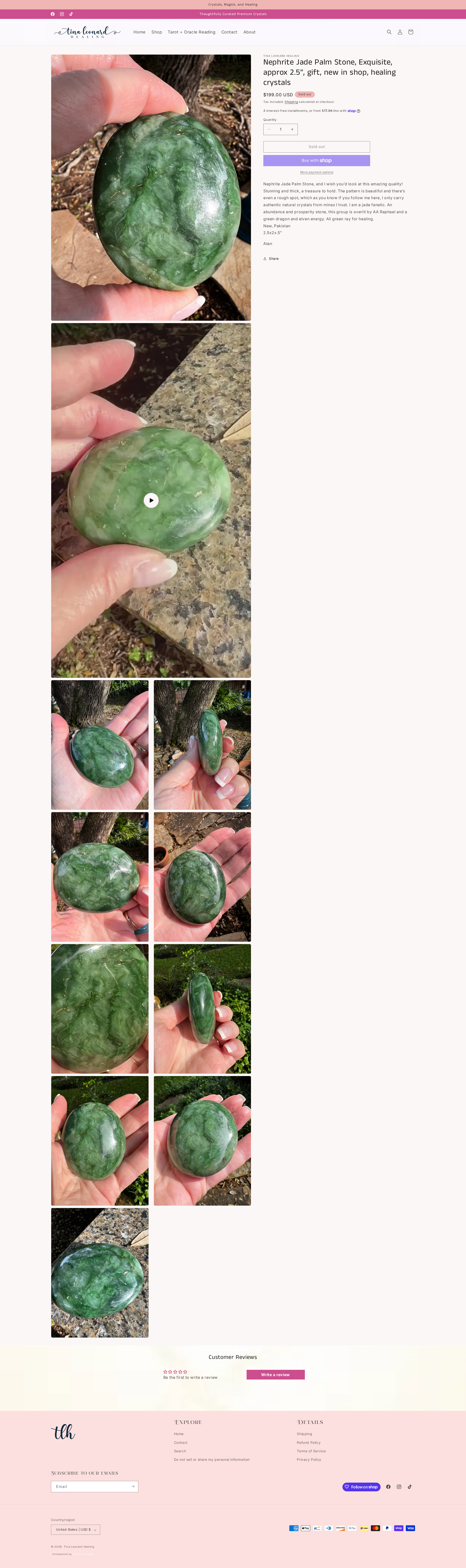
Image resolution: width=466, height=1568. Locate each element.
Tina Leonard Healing (79, 1547)
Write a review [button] (275, 1374)
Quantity (269, 120)
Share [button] (274, 258)
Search (180, 1451)
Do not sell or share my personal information (212, 1459)
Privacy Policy (309, 1459)
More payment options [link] (316, 172)
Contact (181, 1442)
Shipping (291, 102)
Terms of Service (311, 1451)
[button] (389, 32)
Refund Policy (309, 1442)
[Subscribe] (132, 1486)
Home (179, 1434)
